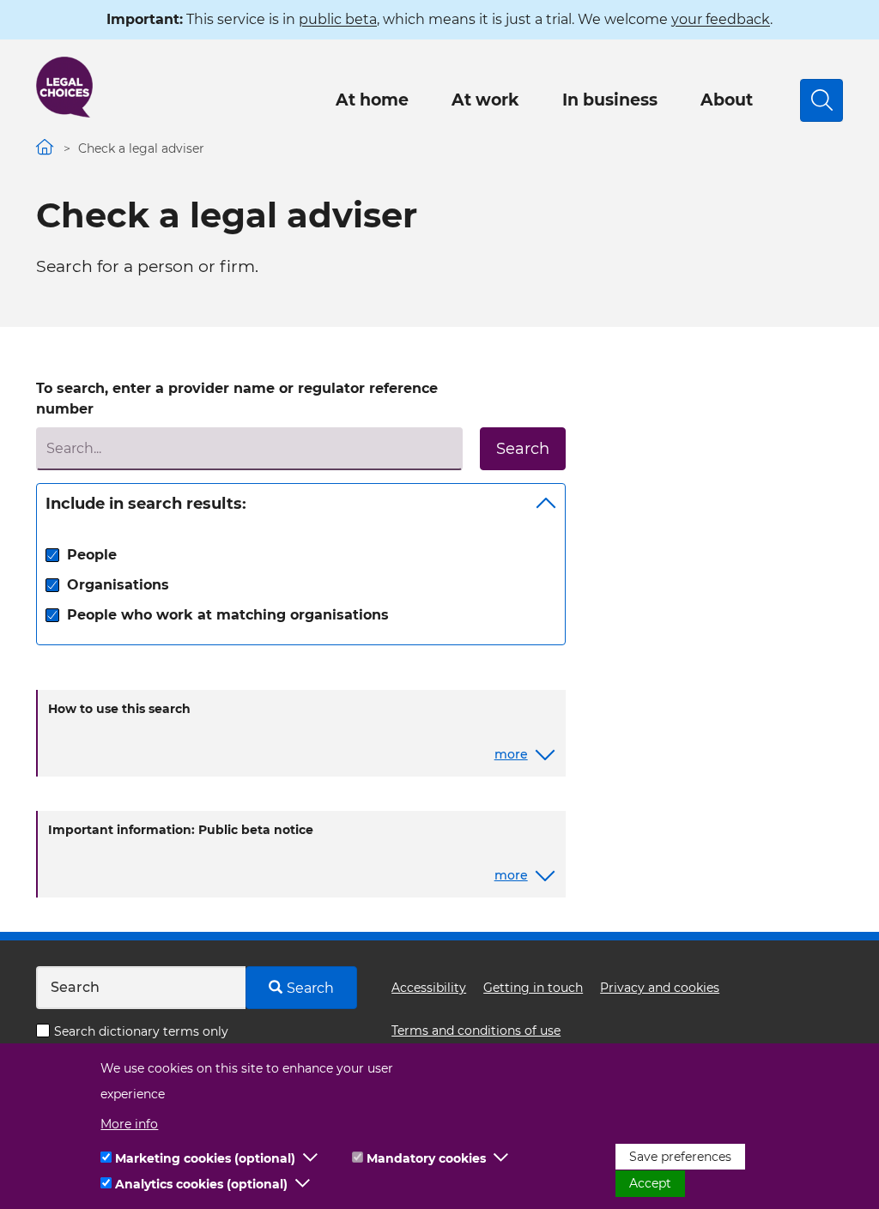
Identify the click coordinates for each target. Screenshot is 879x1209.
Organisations (118, 585)
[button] (311, 1158)
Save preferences (680, 1156)
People (92, 555)
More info (129, 1124)
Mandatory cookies (426, 1158)
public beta (338, 19)
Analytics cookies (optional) (201, 1184)
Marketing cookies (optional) (205, 1158)
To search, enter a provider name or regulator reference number (237, 398)
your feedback (720, 19)
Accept (650, 1183)
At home (372, 100)
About (726, 100)
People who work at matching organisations (228, 615)
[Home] (64, 87)
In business (610, 100)
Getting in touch (533, 987)
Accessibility (428, 987)
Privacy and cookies (659, 987)
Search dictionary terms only (141, 1031)
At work (485, 100)
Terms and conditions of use (476, 1030)
